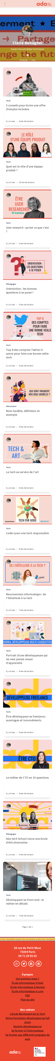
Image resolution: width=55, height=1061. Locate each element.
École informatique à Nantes (27, 987)
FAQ (27, 995)
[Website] (27, 55)
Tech (8, 100)
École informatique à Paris (27, 983)
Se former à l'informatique (27, 1030)
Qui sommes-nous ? (27, 978)
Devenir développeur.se (27, 1026)
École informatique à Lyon (27, 991)
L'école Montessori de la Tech (27, 1014)
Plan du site (28, 999)
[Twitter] (24, 964)
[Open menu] (5, 3)
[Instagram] (17, 964)
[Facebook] (31, 964)
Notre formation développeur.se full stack (27, 1020)
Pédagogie (11, 284)
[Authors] (8, 72)
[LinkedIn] (39, 964)
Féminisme (11, 406)
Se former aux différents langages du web (27, 1037)
